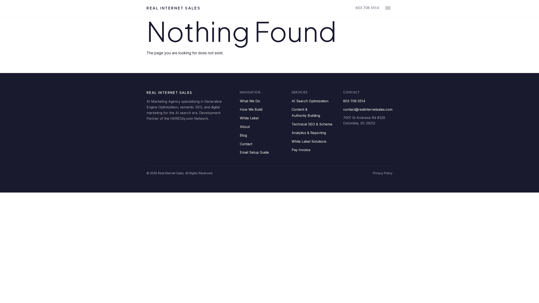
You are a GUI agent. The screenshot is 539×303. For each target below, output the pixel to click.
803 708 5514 (367, 8)
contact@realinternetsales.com (367, 109)
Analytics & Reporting (309, 133)
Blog (243, 135)
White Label (249, 118)
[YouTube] (189, 129)
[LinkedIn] (151, 129)
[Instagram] (201, 129)
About (245, 127)
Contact (246, 144)
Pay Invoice (301, 150)
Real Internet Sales (173, 7)
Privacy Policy (382, 173)
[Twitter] (176, 129)
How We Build (251, 109)
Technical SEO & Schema (312, 124)
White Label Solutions (309, 141)
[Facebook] (163, 129)
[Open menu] (387, 8)
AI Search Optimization (310, 101)
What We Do (250, 101)
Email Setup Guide (254, 152)
